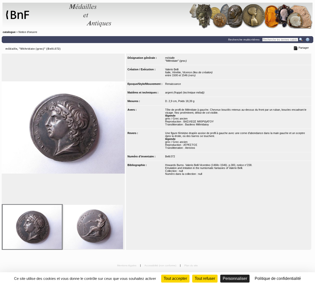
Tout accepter (175, 278)
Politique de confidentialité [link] (278, 278)
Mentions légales (127, 265)
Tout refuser (205, 278)
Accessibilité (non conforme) (160, 265)
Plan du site (191, 265)
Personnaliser (235, 278)
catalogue (9, 31)
